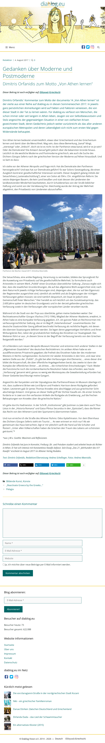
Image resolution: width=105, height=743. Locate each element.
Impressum (10, 653)
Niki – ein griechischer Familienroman (32, 701)
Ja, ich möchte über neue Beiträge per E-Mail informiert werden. (38, 564)
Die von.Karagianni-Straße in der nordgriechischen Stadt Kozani (46, 693)
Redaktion (7, 60)
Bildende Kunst (14, 481)
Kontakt (8, 658)
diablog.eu (53, 4)
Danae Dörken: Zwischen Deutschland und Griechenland (42, 709)
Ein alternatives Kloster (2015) (28, 724)
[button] (10, 465)
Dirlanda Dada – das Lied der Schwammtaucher (37, 717)
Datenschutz (10, 662)
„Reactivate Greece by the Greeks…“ (24, 485)
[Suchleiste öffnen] (98, 47)
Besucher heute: (12, 625)
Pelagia (10, 489)
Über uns (9, 649)
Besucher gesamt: (13, 629)
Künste (26, 481)
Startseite (9, 644)
